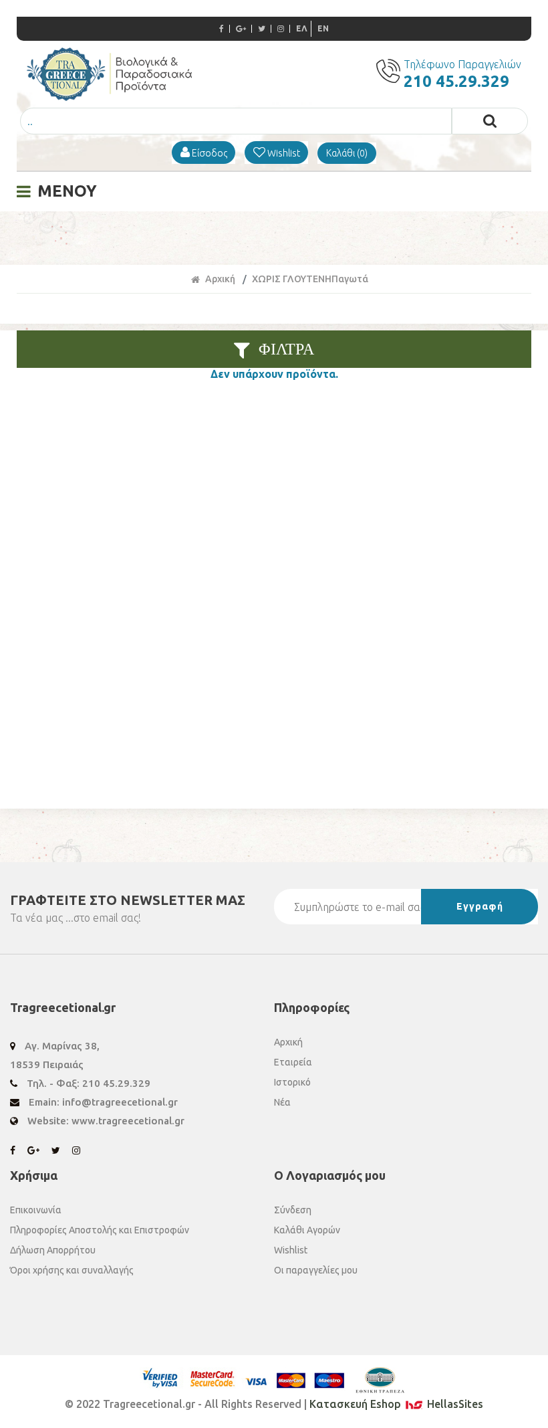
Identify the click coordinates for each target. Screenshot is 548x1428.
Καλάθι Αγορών (307, 1230)
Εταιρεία (293, 1062)
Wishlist (290, 1250)
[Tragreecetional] (109, 97)
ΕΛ (301, 28)
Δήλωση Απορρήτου (53, 1250)
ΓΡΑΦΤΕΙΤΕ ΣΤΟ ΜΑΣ (127, 900)
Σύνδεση (292, 1210)
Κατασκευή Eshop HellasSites (396, 1404)
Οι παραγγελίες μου (316, 1270)
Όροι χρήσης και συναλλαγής (72, 1270)
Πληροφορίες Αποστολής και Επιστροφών (99, 1230)
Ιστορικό (292, 1082)
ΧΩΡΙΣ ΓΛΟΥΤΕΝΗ (291, 279)
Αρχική (220, 279)
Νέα (282, 1102)
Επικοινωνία (35, 1210)
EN (323, 28)
